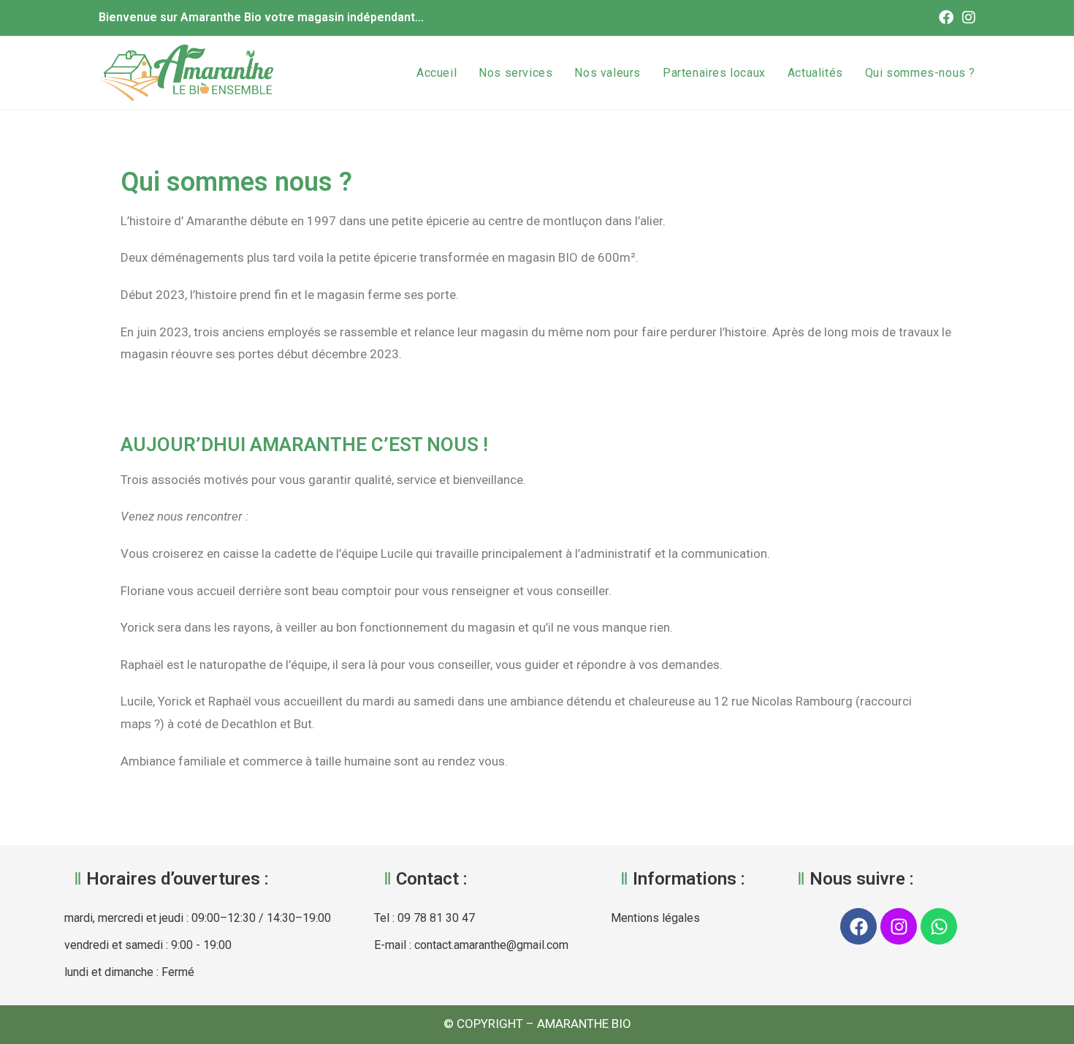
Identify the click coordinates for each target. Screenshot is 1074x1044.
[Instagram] (898, 926)
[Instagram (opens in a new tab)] (966, 17)
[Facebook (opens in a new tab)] (946, 17)
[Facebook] (858, 926)
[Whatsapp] (939, 926)
